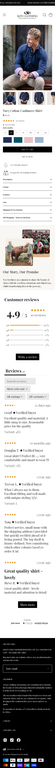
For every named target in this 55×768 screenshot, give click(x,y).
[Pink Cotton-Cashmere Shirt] (28, 140)
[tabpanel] (27, 494)
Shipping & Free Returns (13, 210)
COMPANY (6, 721)
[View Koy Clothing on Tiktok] (12, 740)
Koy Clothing (12, 754)
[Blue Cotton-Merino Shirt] (39, 140)
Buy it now (27, 157)
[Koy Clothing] (28, 15)
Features (6, 195)
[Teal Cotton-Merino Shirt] (18, 140)
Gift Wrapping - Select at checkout (16, 217)
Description (7, 179)
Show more (27, 605)
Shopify (26, 754)
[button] (44, 15)
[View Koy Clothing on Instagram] (5, 740)
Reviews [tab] (15, 370)
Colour (6, 187)
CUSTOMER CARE (9, 730)
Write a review (27, 357)
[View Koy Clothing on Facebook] (18, 740)
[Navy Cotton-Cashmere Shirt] (9, 98)
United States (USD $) (14, 749)
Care (5, 202)
